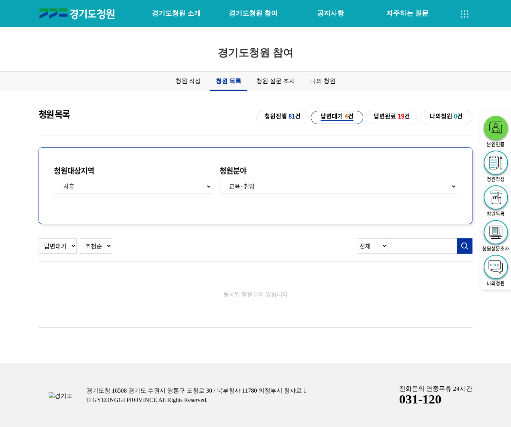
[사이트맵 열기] (465, 14)
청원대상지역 (74, 170)
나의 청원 (323, 81)
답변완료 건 (392, 116)
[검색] (464, 246)
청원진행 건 (282, 116)
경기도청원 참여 (253, 13)
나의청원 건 (446, 116)
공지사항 (330, 13)
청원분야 (233, 170)
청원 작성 (188, 81)
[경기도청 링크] (61, 396)
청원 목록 (228, 81)
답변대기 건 (337, 116)
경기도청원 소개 (176, 13)
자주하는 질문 (407, 13)
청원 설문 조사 (275, 81)
